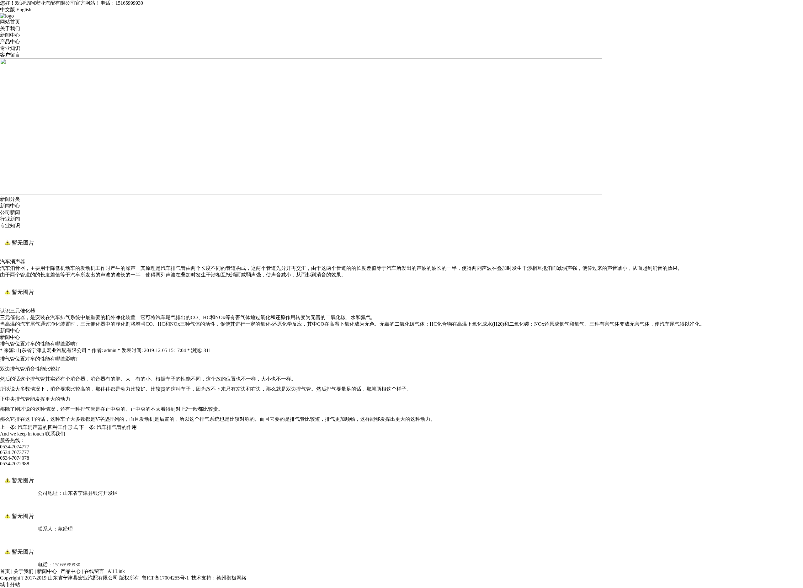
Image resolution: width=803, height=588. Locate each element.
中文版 (7, 9)
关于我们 (10, 28)
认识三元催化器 (17, 310)
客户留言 (10, 54)
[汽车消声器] (19, 255)
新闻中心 (10, 35)
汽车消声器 (12, 261)
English (23, 9)
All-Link (116, 571)
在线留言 (94, 571)
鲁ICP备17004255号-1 (165, 577)
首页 (5, 571)
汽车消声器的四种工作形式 (48, 427)
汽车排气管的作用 (117, 427)
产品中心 (10, 41)
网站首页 (10, 21)
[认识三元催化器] (19, 304)
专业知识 (10, 48)
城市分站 (10, 584)
